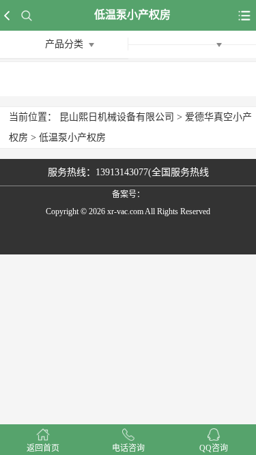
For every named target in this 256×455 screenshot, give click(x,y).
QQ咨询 (213, 448)
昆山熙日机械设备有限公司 (116, 117)
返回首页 (43, 448)
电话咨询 (128, 448)
